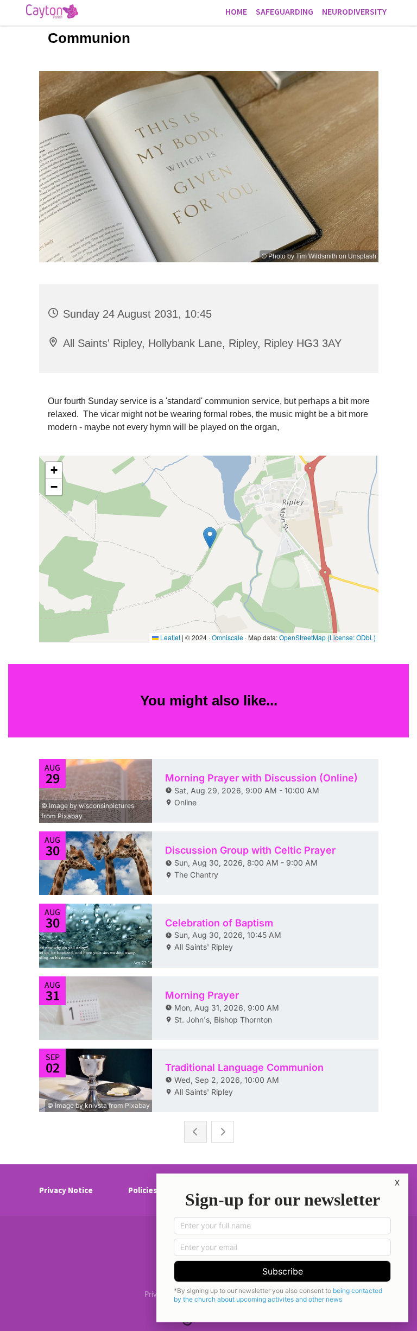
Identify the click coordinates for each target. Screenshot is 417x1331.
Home (236, 11)
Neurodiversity (354, 11)
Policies (142, 1190)
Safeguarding (284, 11)
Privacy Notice (66, 1190)
